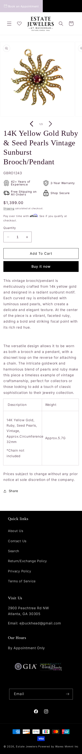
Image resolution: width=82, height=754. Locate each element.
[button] (9, 24)
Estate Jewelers (26, 746)
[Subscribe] (67, 694)
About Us (15, 531)
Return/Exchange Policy (27, 561)
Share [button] (13, 491)
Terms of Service (22, 581)
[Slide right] (50, 124)
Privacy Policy (19, 571)
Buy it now (41, 266)
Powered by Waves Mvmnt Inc (58, 746)
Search (13, 551)
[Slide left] (31, 124)
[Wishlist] (19, 24)
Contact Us (17, 541)
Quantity (9, 228)
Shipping (8, 208)
